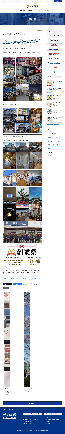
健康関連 (50, 141)
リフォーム (50, 137)
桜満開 (27, 391)
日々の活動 (55, 144)
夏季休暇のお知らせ (57, 88)
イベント (39, 30)
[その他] (7, 339)
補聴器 (49, 148)
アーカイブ (49, 152)
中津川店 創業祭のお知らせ (8, 278)
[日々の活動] (27, 339)
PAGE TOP (62, 420)
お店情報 (5, 409)
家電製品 (57, 141)
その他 (56, 126)
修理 (57, 137)
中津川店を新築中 (32, 278)
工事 (49, 144)
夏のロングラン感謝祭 (57, 117)
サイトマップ (23, 409)
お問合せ (11, 409)
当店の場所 (17, 409)
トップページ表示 (52, 133)
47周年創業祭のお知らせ (21, 278)
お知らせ (50, 126)
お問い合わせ (58, 1)
